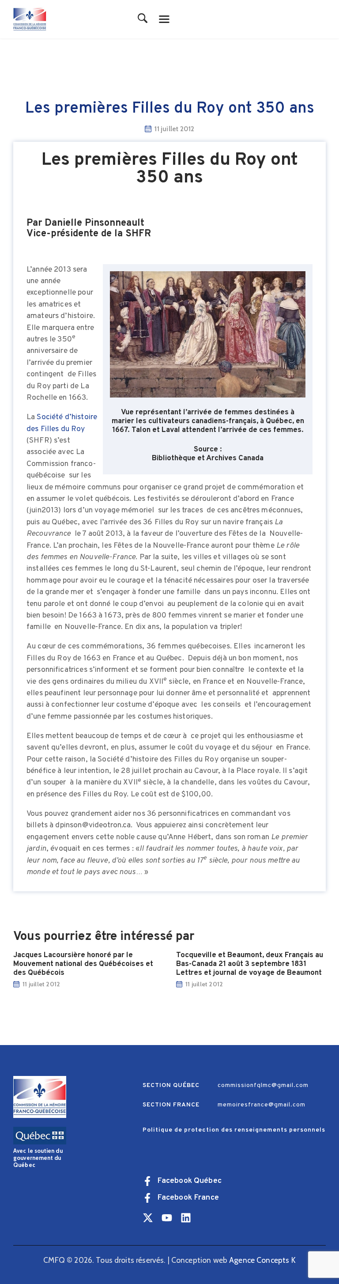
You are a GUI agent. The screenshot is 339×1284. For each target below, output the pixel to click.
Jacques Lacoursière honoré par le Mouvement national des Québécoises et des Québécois (83, 964)
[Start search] (142, 18)
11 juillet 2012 (41, 984)
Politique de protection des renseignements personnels (234, 1130)
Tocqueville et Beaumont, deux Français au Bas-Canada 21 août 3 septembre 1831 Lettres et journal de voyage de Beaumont (249, 964)
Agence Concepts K (262, 1260)
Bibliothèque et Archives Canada (208, 458)
